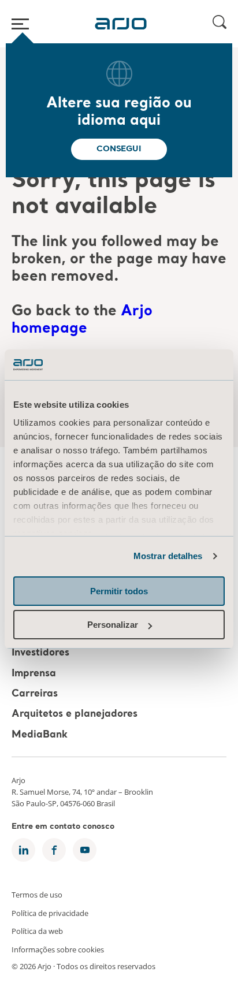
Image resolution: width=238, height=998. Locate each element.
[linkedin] (23, 850)
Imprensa (34, 674)
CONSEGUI (118, 149)
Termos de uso (37, 894)
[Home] (121, 23)
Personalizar (112, 625)
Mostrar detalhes (168, 556)
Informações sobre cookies (58, 949)
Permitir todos (119, 591)
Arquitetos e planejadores (74, 715)
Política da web (37, 931)
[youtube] (84, 850)
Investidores (40, 653)
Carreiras (35, 694)
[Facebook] (54, 850)
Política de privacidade (50, 912)
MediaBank (40, 735)
